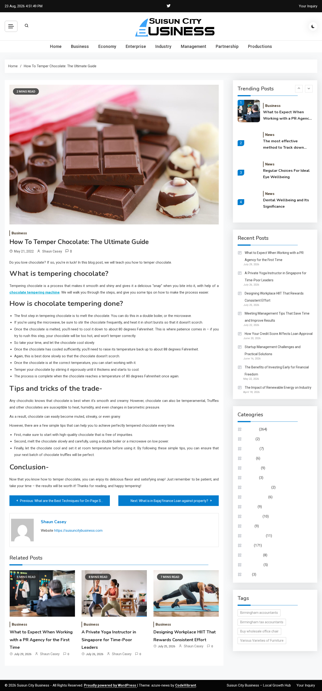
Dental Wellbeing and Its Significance (286, 203)
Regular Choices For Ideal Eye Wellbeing (286, 174)
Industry (163, 46)
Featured (251, 478)
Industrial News (256, 497)
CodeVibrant (185, 685)
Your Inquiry (308, 6)
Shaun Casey (52, 251)
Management (193, 46)
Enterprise (136, 46)
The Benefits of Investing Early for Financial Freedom (277, 370)
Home (56, 46)
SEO (248, 574)
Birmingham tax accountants (261, 622)
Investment (253, 516)
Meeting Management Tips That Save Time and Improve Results (277, 317)
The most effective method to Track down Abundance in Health (283, 145)
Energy (250, 458)
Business (80, 46)
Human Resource (257, 487)
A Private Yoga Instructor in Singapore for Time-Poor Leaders (109, 639)
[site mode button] (313, 26)
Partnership (227, 46)
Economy (107, 46)
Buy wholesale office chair (259, 631)
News (269, 135)
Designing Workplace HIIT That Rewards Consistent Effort (274, 296)
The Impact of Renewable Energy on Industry (278, 387)
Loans (249, 526)
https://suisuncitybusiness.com (78, 530)
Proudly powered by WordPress (110, 685)
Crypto (250, 439)
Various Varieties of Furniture (262, 640)
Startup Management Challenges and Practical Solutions (273, 350)
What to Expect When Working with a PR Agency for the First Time (41, 639)
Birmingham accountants (259, 613)
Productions (260, 46)
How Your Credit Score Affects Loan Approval (279, 334)
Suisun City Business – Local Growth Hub (259, 685)
